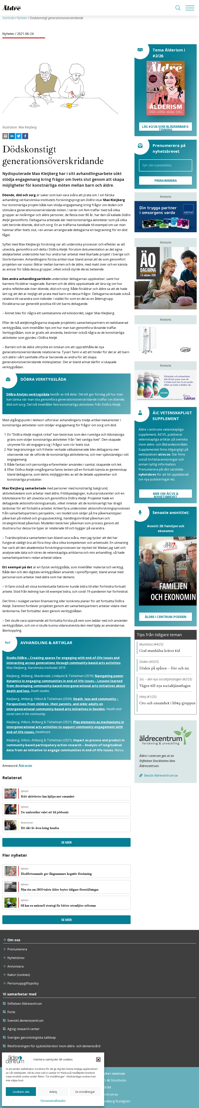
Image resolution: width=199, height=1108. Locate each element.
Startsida (8, 18)
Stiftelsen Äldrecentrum (24, 1003)
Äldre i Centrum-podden (165, 617)
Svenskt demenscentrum (25, 1020)
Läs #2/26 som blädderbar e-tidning (165, 127)
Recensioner (27, 823)
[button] (98, 1059)
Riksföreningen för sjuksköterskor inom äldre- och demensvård (53, 1046)
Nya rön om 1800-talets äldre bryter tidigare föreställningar (60, 890)
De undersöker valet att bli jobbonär (45, 812)
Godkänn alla (21, 1092)
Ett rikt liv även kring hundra (40, 828)
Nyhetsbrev (15, 958)
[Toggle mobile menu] (190, 8)
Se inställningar (85, 1092)
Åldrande (25, 766)
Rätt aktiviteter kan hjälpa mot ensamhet (48, 796)
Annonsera (15, 966)
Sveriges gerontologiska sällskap (31, 1037)
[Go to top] (99, 1101)
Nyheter (22, 18)
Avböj (53, 1092)
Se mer (66, 842)
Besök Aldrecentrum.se (160, 775)
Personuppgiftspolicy (53, 1100)
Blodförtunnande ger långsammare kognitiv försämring (57, 874)
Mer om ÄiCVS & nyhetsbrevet (165, 495)
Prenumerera (17, 949)
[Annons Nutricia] (165, 385)
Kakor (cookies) (18, 975)
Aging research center (23, 1029)
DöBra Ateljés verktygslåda (27, 394)
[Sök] (178, 7)
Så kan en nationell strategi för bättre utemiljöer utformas (59, 906)
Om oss (13, 940)
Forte (11, 1012)
